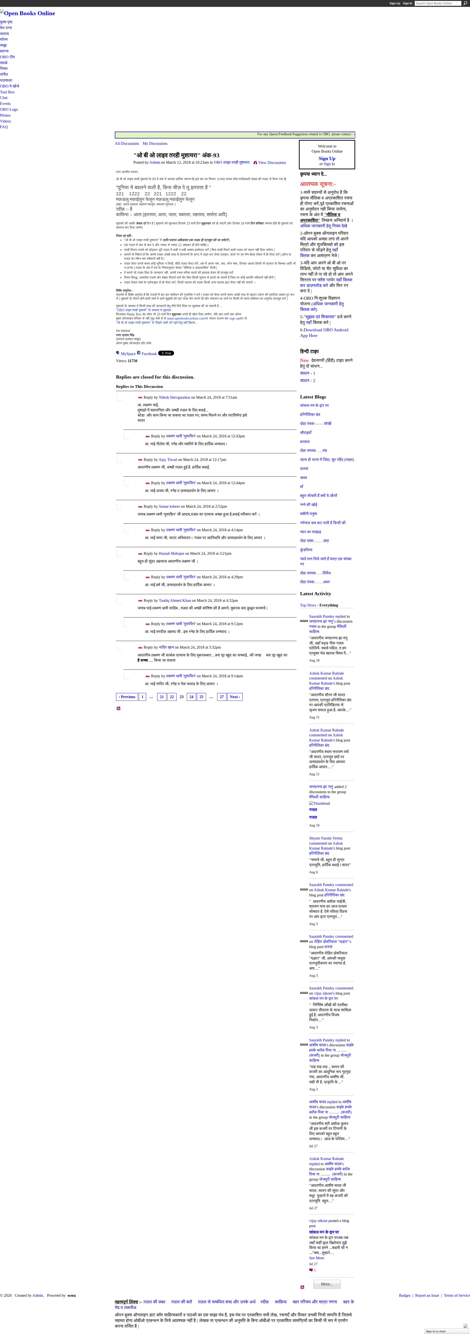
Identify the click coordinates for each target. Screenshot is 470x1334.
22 (172, 697)
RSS (119, 708)
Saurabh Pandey (321, 616)
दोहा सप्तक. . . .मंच (313, 450)
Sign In (407, 3)
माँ (301, 487)
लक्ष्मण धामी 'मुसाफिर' (181, 436)
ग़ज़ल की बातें (181, 1301)
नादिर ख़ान (166, 647)
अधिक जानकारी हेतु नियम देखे (323, 225)
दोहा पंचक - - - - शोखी (315, 423)
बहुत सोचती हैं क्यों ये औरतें (318, 496)
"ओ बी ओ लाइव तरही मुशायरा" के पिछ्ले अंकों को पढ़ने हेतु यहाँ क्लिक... (157, 322)
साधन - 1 (307, 373)
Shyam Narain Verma (325, 838)
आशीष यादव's (318, 1045)
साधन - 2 (307, 380)
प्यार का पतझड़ (310, 532)
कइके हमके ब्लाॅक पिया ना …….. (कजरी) (331, 1050)
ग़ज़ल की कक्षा (154, 1301)
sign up (234, 318)
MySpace (128, 354)
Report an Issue (427, 1295)
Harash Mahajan (171, 553)
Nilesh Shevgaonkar (174, 397)
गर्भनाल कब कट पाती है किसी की (323, 523)
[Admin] (122, 165)
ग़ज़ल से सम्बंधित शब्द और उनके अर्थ (227, 1301)
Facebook (149, 354)
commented (318, 678)
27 (222, 697)
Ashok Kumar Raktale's (332, 890)
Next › (235, 697)
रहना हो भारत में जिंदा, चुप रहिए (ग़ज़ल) (327, 459)
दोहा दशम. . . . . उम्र (314, 541)
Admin (154, 162)
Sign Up (394, 3)
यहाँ (309, 322)
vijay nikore (318, 1221)
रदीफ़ (264, 1301)
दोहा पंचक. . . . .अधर (315, 582)
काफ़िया (281, 1301)
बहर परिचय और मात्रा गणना (315, 1301)
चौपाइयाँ (305, 433)
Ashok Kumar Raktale (326, 673)
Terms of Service (457, 1295)
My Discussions (155, 143)
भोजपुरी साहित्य (339, 1117)
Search (465, 3)
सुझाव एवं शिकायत (320, 316)
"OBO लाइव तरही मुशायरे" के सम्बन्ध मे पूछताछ (143, 310)
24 (191, 697)
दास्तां (304, 469)
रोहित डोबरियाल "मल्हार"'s (332, 941)
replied (340, 616)
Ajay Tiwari (168, 459)
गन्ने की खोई (308, 505)
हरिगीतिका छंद (310, 414)
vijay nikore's (324, 993)
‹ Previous (127, 697)
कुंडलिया (306, 550)
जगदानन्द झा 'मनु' (321, 787)
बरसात (305, 442)
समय (303, 478)
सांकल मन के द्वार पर (314, 405)
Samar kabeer (169, 506)
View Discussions (272, 163)
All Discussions (127, 143)
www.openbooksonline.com (186, 318)
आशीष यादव (317, 1102)
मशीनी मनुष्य (308, 514)
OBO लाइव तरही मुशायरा (232, 162)
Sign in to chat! (436, 1331)
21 (162, 697)
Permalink (140, 397)
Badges (405, 1295)
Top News (308, 605)
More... (327, 1284)
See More (316, 1258)
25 (201, 697)
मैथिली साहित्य (319, 797)
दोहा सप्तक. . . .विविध (315, 573)
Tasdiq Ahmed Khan (175, 600)
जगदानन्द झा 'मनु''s (322, 621)
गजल (313, 626)
